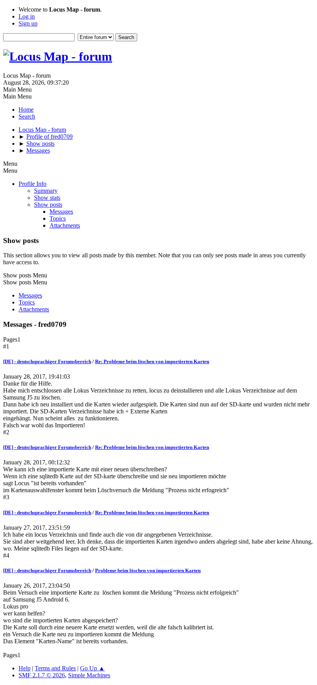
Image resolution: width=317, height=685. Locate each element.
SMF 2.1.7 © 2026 (42, 675)
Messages (61, 211)
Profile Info (32, 183)
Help (25, 668)
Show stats (47, 197)
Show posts (48, 204)
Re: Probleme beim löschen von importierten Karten (152, 361)
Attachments (64, 225)
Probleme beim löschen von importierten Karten (148, 570)
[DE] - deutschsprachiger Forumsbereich (47, 361)
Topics (57, 218)
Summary (46, 190)
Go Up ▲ (92, 668)
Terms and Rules (55, 668)
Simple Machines (89, 675)
